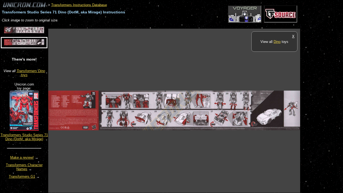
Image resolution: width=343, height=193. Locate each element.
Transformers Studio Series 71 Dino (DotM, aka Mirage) (24, 137)
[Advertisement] (145, 26)
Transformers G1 (22, 177)
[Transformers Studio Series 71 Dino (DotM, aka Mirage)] (24, 129)
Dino (277, 42)
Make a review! (22, 157)
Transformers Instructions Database (79, 5)
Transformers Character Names (24, 167)
